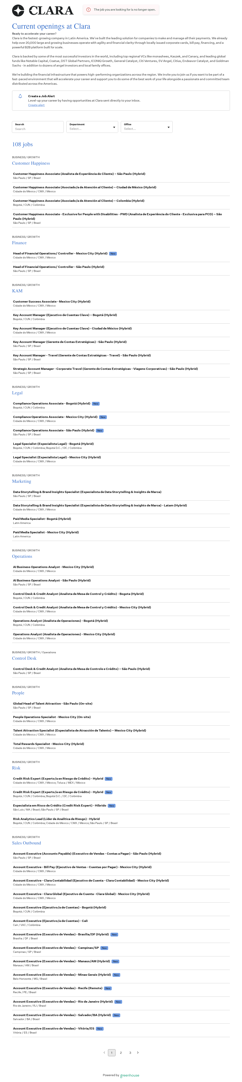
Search (19, 124)
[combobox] (124, 129)
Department (77, 124)
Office (127, 124)
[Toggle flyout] (114, 127)
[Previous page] (104, 1053)
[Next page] (138, 1053)
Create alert (36, 105)
